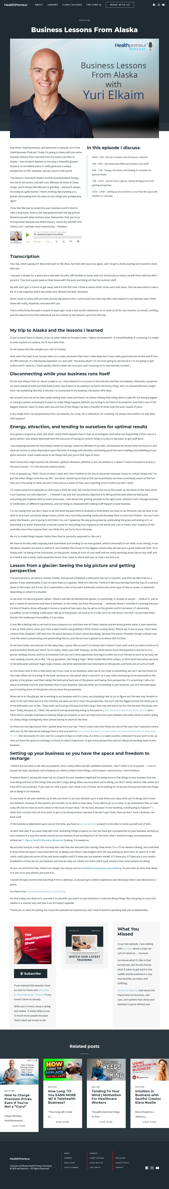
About (39, 5)
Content (68, 1158)
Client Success (72, 5)
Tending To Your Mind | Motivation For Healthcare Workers (106, 1096)
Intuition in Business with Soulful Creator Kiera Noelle (148, 1096)
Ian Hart (127, 948)
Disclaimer (120, 1158)
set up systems (87, 823)
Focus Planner (71, 1167)
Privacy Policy (122, 1163)
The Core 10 (93, 5)
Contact (119, 1167)
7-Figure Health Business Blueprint (43, 840)
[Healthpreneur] (20, 1159)
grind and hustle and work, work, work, (124, 710)
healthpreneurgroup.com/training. (101, 868)
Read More (19, 1126)
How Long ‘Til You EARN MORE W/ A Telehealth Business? (62, 1096)
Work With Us (96, 1163)
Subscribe (32, 973)
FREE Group (69, 1163)
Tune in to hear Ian (128, 990)
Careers (53, 5)
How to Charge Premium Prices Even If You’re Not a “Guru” (18, 1100)
